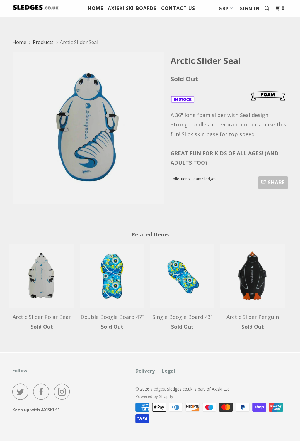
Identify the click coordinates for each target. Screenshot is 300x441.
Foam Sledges (204, 178)
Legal (168, 371)
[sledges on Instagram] (63, 391)
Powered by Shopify (154, 396)
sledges (158, 389)
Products (43, 42)
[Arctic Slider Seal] (88, 128)
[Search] (267, 8)
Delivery (145, 371)
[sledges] (35, 7)
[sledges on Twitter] (22, 391)
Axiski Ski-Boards (132, 8)
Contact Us (178, 8)
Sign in (250, 8)
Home (95, 8)
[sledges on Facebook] (42, 391)
